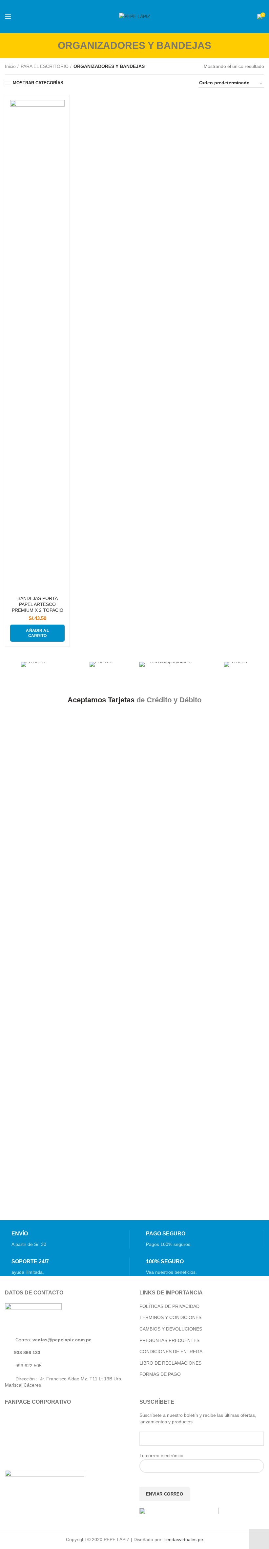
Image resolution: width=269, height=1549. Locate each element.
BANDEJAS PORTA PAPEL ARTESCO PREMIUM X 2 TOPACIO (37, 604)
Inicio (10, 66)
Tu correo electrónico (161, 1455)
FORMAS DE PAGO (160, 1374)
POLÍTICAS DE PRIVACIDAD (169, 1306)
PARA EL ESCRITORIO (45, 66)
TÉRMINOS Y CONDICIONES (170, 1317)
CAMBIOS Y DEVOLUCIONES (170, 1329)
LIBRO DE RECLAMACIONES (170, 1363)
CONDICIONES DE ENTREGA (170, 1351)
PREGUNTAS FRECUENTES (169, 1340)
